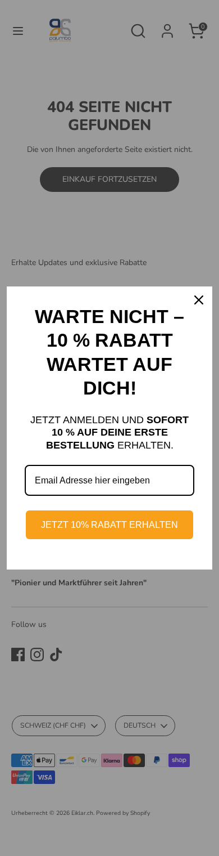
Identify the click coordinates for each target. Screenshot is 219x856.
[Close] (198, 299)
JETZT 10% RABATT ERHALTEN (109, 525)
